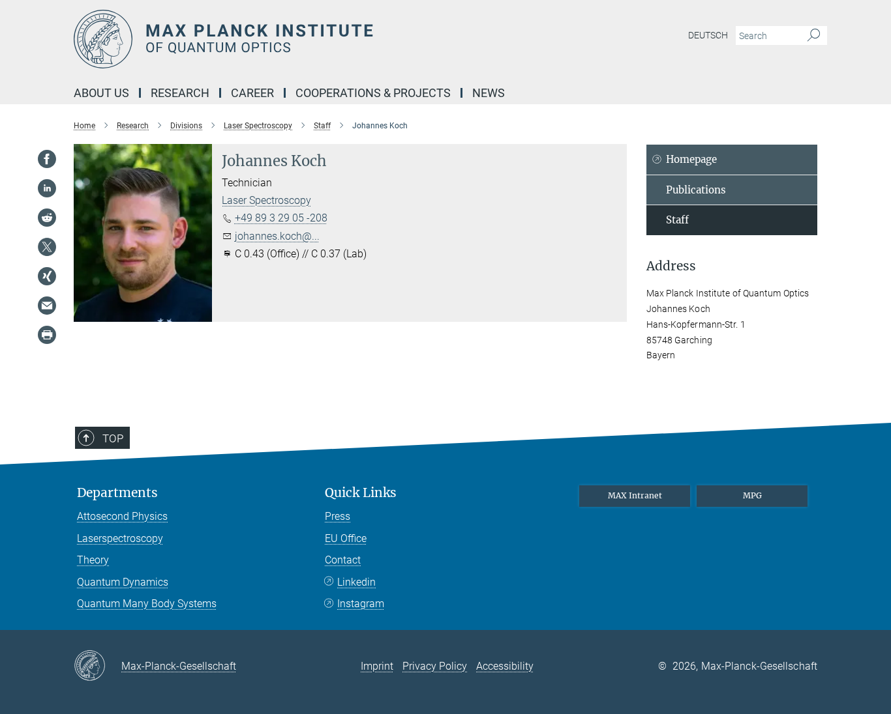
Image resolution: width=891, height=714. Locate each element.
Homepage (691, 159)
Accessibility (505, 666)
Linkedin (356, 582)
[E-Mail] (47, 305)
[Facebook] (47, 159)
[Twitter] (47, 247)
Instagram (360, 603)
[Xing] (47, 276)
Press (337, 516)
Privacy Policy (434, 666)
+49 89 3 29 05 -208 (281, 218)
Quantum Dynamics (122, 582)
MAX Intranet (635, 495)
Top (112, 438)
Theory (93, 560)
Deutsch (708, 35)
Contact (343, 560)
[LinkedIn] (47, 188)
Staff (677, 220)
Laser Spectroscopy (266, 200)
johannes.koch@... (277, 236)
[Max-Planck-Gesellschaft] (97, 666)
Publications (696, 190)
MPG (752, 495)
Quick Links (361, 492)
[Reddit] (47, 217)
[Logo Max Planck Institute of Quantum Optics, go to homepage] (318, 39)
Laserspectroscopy (120, 538)
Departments (117, 492)
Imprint (377, 666)
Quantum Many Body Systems (147, 603)
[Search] (813, 36)
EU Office (346, 538)
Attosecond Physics (122, 516)
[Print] (47, 335)
